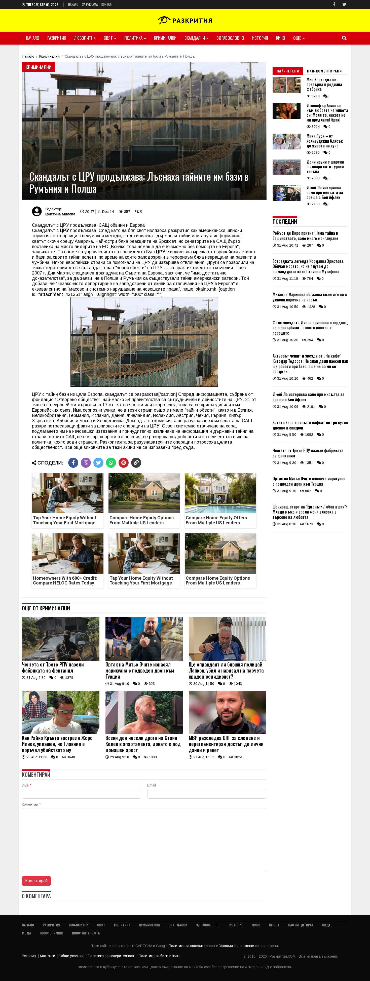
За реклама (90, 4)
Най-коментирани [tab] (324, 70)
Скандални (194, 38)
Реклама (29, 956)
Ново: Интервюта (86, 932)
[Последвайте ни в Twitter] (344, 4)
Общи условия (71, 956)
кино (280, 38)
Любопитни (85, 38)
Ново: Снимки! (51, 932)
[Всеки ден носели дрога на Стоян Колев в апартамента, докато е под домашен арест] (144, 733)
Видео (327, 924)
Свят (108, 38)
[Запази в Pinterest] (124, 463)
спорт (274, 924)
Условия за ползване (237, 946)
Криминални (165, 38)
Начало (73, 4)
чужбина (40, 262)
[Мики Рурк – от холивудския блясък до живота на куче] (287, 148)
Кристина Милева (60, 214)
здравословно (230, 38)
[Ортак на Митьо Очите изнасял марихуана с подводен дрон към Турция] (144, 659)
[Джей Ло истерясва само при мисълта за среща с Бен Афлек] (287, 200)
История (260, 38)
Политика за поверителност (192, 946)
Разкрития (56, 38)
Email (151, 785)
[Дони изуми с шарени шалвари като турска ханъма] (287, 174)
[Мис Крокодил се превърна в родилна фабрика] (287, 92)
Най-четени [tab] (288, 70)
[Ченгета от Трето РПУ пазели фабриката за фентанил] (60, 659)
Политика (133, 38)
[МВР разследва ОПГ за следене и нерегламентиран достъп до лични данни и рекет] (227, 733)
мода (26, 932)
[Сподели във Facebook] (73, 463)
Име (26, 785)
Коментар (31, 804)
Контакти (47, 956)
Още (297, 38)
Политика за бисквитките (159, 956)
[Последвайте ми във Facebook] (334, 4)
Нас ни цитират (300, 924)
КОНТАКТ (107, 4)
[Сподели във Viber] (86, 463)
